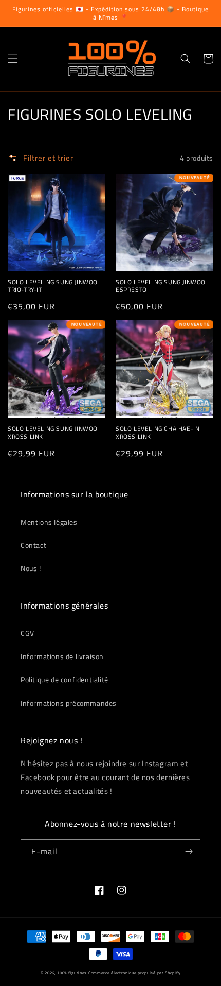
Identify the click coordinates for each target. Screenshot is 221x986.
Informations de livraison (62, 656)
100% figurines (72, 973)
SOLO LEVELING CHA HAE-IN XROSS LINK (157, 433)
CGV (27, 633)
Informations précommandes (69, 703)
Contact (33, 545)
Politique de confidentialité (64, 679)
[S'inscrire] (188, 851)
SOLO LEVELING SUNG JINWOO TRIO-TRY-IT (53, 286)
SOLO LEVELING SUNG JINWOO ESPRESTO (161, 286)
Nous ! (31, 568)
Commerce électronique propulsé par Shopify (134, 973)
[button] (13, 58)
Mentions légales (49, 521)
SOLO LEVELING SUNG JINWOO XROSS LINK (53, 433)
